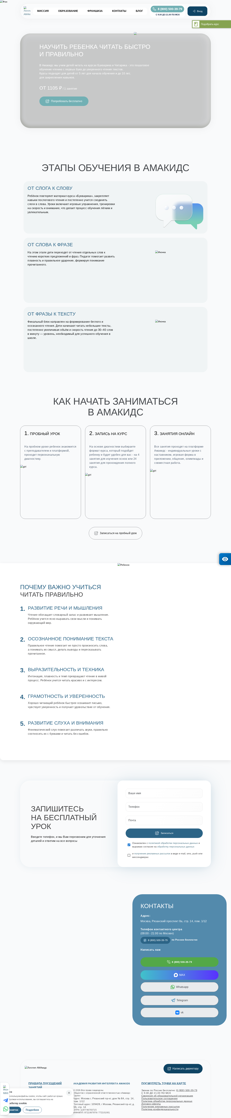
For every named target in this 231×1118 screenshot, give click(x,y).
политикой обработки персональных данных (173, 843)
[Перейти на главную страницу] (27, 11)
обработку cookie (16, 1103)
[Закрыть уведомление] (69, 1093)
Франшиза (95, 10)
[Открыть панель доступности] (225, 559)
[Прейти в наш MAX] (6, 1090)
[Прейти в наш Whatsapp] (6, 1109)
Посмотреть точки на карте (163, 1083)
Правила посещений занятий (45, 1085)
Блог (139, 10)
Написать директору (185, 1068)
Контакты (119, 10)
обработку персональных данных (175, 846)
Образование (68, 10)
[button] (63, 101)
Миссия (43, 10)
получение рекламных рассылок (152, 853)
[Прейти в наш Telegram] (6, 1100)
